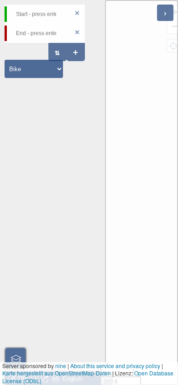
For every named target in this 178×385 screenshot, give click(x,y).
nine (60, 365)
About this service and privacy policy (115, 365)
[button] (15, 358)
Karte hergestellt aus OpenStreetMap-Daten (56, 373)
